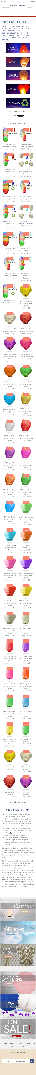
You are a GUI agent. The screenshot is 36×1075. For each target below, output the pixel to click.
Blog (20, 1043)
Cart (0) (32, 1)
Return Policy (29, 1043)
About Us (12, 1043)
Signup (7, 1061)
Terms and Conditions (18, 1046)
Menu (5, 1)
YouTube (23, 12)
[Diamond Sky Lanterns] (18, 61)
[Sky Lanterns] (17, 910)
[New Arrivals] (17, 1005)
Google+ (18, 12)
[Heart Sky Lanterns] (18, 89)
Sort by (11, 111)
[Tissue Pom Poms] (17, 932)
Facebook (13, 12)
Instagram (20, 12)
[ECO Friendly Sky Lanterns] (18, 102)
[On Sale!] (17, 1027)
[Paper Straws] (17, 955)
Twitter (16, 12)
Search (4, 1043)
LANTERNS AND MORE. (20, 1052)
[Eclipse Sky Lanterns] (18, 75)
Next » (26, 123)
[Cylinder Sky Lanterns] (18, 48)
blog (11, 833)
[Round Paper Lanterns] (17, 982)
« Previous (11, 123)
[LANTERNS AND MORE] (18, 5)
